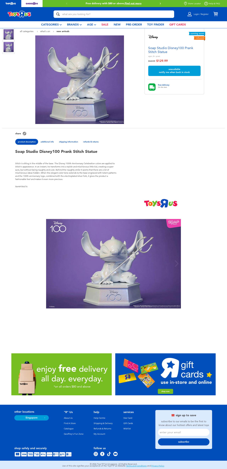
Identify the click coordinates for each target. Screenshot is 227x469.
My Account (99, 434)
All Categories (27, 31)
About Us (68, 418)
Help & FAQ (214, 3)
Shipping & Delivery (103, 423)
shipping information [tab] (68, 141)
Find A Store (70, 423)
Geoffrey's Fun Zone (74, 434)
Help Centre (99, 418)
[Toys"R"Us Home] (19, 14)
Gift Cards (128, 423)
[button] (66, 3)
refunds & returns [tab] (91, 141)
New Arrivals (63, 31)
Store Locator (194, 3)
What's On (45, 31)
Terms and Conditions (136, 466)
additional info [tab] (47, 141)
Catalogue (69, 428)
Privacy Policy (157, 466)
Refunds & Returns (102, 428)
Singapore (32, 417)
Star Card (127, 418)
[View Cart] (215, 14)
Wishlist (127, 428)
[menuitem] (51, 24)
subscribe (183, 441)
